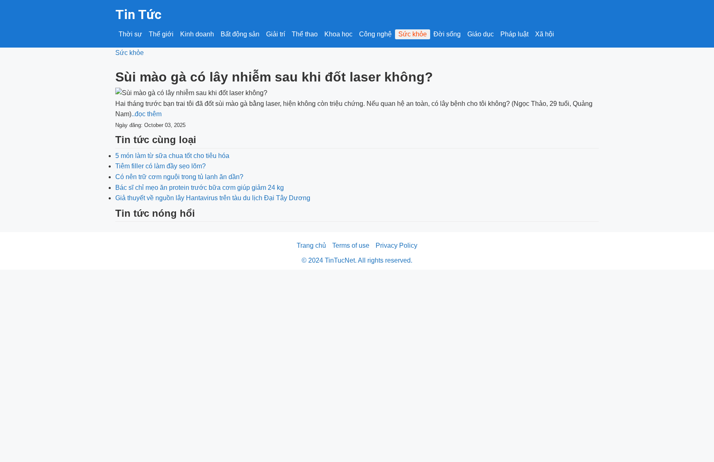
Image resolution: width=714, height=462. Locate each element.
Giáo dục (480, 34)
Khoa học (338, 34)
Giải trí (275, 34)
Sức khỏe (412, 34)
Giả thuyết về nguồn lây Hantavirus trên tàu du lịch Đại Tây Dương (212, 197)
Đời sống (447, 34)
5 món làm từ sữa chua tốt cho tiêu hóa (172, 155)
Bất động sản (240, 34)
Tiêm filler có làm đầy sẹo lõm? (160, 166)
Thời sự (130, 34)
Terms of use (350, 245)
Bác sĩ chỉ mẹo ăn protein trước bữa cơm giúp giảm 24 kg (199, 187)
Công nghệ (375, 34)
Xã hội (544, 34)
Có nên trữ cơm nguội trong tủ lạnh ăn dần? (179, 176)
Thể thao (305, 34)
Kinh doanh (197, 34)
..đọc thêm (146, 113)
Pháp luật (514, 34)
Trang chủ (311, 245)
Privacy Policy (396, 245)
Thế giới (161, 34)
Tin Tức (138, 14)
